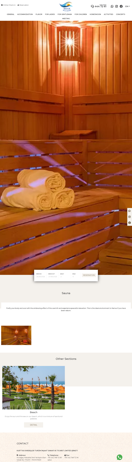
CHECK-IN (38, 274)
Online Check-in (9, 5)
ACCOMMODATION (25, 14)
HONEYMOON (95, 14)
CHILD (74, 274)
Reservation (24, 5)
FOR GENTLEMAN (65, 14)
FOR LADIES (50, 14)
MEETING (66, 19)
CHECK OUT (51, 274)
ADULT (62, 274)
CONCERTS (120, 14)
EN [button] (126, 6)
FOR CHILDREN (81, 14)
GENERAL (10, 14)
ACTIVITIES (108, 14)
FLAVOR (39, 14)
